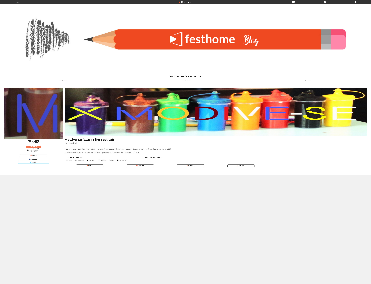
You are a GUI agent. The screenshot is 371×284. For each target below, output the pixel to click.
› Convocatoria (185, 80)
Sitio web (140, 166)
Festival (90, 166)
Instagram (241, 166)
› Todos (308, 80)
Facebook (34, 159)
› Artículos (63, 80)
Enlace (34, 155)
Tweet (34, 162)
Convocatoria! (33, 146)
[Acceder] (356, 2)
